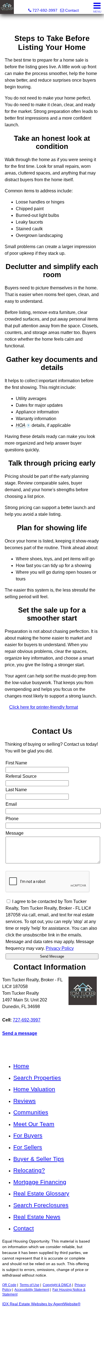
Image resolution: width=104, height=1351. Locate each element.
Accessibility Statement (31, 1289)
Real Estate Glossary (41, 1193)
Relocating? (29, 1170)
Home (21, 1066)
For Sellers (27, 1147)
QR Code (9, 1285)
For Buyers (27, 1135)
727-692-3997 (26, 1020)
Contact (23, 1228)
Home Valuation (34, 1089)
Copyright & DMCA (57, 1285)
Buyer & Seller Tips (38, 1159)
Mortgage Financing (39, 1182)
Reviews (24, 1101)
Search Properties (37, 1077)
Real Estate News (36, 1217)
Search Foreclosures (41, 1205)
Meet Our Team (33, 1124)
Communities (30, 1112)
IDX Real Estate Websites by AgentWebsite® (41, 1304)
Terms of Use (29, 1285)
